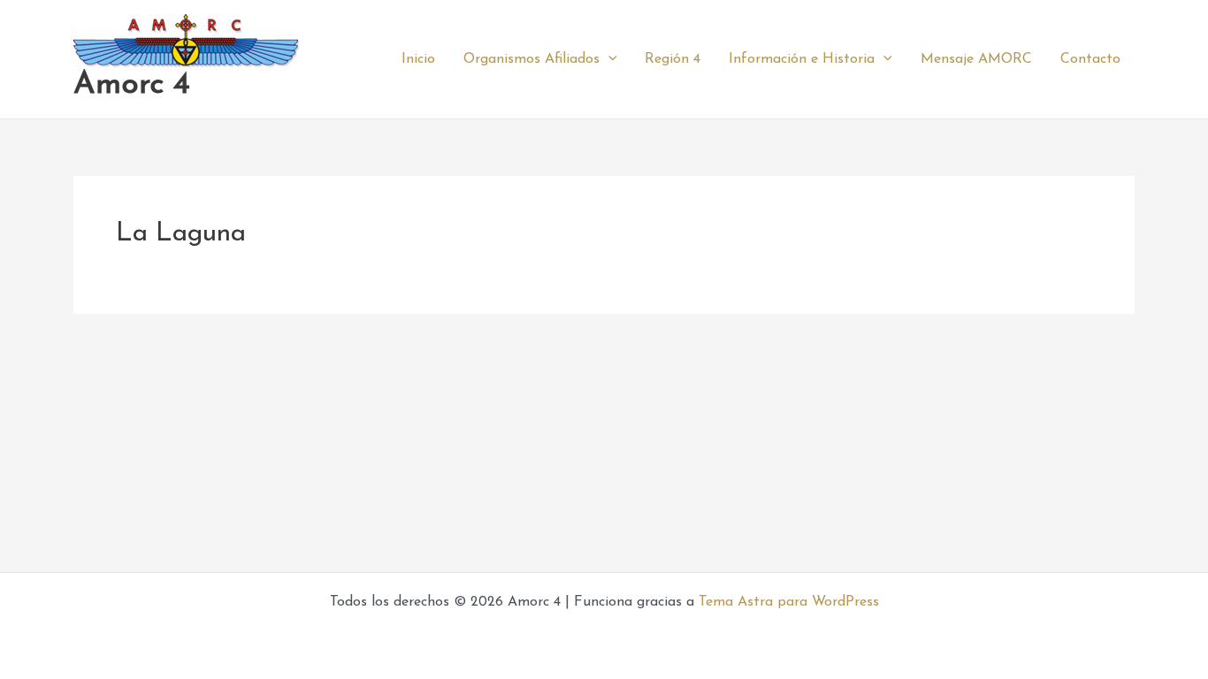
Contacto (1090, 59)
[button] (608, 59)
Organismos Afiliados (531, 59)
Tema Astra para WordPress (789, 602)
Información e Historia (802, 59)
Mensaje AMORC (976, 59)
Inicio (418, 59)
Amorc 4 (131, 85)
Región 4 (672, 59)
